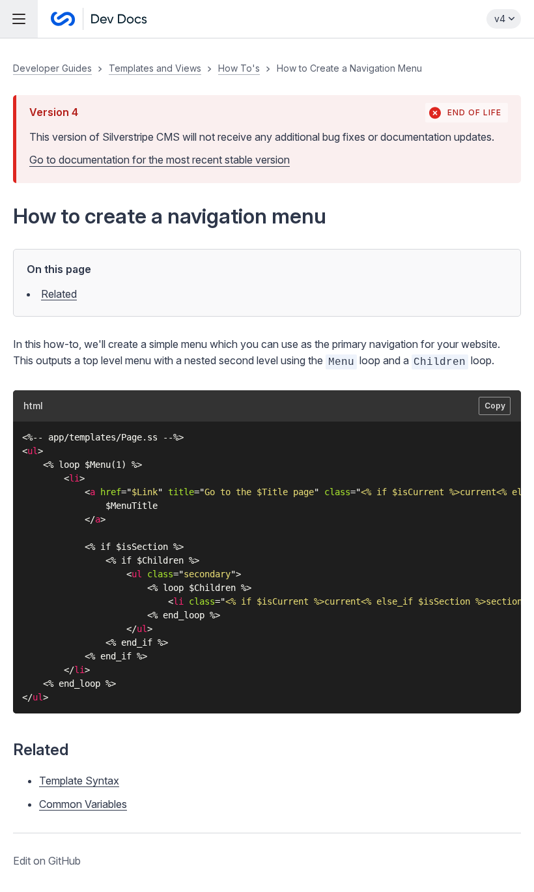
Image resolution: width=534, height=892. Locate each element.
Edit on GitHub (47, 860)
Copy (495, 405)
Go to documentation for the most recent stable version (159, 159)
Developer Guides (52, 68)
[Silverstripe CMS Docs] (99, 19)
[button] (267, 465)
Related (59, 293)
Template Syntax (79, 780)
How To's (239, 68)
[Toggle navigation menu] (19, 19)
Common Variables (83, 804)
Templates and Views (155, 68)
